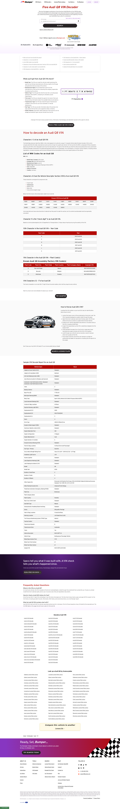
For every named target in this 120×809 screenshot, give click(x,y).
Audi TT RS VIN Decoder (78, 635)
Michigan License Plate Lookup (55, 685)
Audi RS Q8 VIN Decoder (53, 637)
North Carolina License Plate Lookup (56, 716)
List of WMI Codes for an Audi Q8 (30, 62)
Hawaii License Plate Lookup (30, 702)
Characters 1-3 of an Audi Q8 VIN (30, 60)
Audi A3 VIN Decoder (28, 618)
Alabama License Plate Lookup (31, 674)
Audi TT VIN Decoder (77, 632)
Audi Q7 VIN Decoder (53, 626)
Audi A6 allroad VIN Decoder (30, 632)
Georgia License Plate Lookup (31, 699)
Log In (89, 2)
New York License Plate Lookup (55, 713)
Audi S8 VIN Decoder (77, 621)
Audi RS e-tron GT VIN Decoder (55, 635)
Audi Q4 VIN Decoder (53, 618)
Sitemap (60, 783)
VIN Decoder (30, 736)
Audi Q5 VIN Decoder (53, 621)
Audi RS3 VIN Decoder (53, 640)
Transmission (30, 185)
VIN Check (34, 773)
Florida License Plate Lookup (30, 696)
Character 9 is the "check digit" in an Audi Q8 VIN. (34, 67)
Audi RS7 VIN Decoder (53, 651)
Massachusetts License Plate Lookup (56, 683)
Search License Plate (61, 351)
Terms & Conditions (87, 798)
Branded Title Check (49, 770)
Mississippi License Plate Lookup (55, 691)
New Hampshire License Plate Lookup (57, 705)
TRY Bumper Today (31, 753)
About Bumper (23, 764)
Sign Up (96, 2)
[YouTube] (86, 764)
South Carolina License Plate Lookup (81, 688)
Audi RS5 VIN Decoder (53, 646)
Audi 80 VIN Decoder (77, 643)
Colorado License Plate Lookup (31, 688)
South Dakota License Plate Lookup (81, 691)
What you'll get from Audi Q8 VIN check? (32, 57)
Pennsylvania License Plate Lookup (81, 683)
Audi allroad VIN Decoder (29, 646)
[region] (60, 202)
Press (21, 783)
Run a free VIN (32, 572)
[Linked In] (82, 768)
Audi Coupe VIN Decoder (29, 651)
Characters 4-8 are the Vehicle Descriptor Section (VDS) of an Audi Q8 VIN (40, 64)
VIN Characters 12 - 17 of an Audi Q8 (71, 62)
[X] (79, 768)
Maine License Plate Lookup (54, 677)
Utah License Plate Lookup (79, 699)
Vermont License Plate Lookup (80, 702)
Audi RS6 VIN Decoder (53, 648)
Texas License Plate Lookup (79, 696)
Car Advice (22, 773)
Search (60, 26)
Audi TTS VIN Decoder (78, 637)
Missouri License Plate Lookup (55, 694)
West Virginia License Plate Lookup (81, 710)
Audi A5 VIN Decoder (28, 626)
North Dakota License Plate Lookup (56, 718)
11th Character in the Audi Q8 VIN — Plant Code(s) (74, 57)
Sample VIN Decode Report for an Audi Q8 (72, 67)
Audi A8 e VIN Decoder (29, 640)
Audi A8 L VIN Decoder (29, 643)
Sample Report (23, 776)
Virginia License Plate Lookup (79, 705)
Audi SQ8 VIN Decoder (78, 629)
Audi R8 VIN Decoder (53, 632)
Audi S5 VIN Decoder (53, 659)
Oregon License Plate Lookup (79, 680)
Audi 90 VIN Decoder (77, 646)
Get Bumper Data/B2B (63, 764)
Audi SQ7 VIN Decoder (78, 626)
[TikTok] (84, 764)
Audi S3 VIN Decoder (53, 654)
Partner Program (62, 776)
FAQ (59, 773)
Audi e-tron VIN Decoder (29, 654)
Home (24, 736)
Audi (35, 736)
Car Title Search (48, 773)
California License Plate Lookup (31, 685)
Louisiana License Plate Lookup (55, 674)
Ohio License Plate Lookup (79, 674)
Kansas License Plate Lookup (30, 716)
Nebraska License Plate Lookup (55, 699)
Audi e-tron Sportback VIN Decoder (32, 659)
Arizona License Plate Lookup (31, 680)
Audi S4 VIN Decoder (53, 657)
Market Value (35, 767)
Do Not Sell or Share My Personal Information (65, 787)
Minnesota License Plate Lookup (55, 688)
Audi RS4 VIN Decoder (53, 643)
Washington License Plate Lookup (80, 707)
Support (60, 767)
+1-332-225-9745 (84, 771)
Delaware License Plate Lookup (31, 694)
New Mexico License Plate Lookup (56, 710)
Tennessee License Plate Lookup (80, 694)
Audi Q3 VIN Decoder (28, 662)
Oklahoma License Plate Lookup (80, 677)
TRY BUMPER (61, 296)
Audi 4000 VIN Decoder (78, 654)
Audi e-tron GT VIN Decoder (30, 657)
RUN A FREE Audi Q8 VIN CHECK (61, 125)
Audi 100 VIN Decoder (77, 648)
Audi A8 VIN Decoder (28, 637)
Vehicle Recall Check (49, 767)
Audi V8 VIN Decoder (77, 640)
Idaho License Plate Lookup (30, 705)
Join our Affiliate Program (64, 780)
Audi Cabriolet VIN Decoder (30, 648)
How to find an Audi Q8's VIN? (69, 64)
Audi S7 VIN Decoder (77, 618)
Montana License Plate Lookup (55, 696)
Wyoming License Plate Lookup (80, 716)
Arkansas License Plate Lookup (31, 683)
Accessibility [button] (22, 802)
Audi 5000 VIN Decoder (78, 657)
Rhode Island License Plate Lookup (80, 685)
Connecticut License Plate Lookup (32, 691)
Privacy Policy (97, 798)
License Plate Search (49, 764)
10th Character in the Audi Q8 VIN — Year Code (33, 69)
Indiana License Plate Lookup (30, 710)
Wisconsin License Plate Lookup (80, 713)
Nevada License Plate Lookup (55, 702)
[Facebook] (82, 764)
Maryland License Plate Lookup (55, 680)
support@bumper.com (85, 774)
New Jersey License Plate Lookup (56, 707)
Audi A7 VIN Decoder (28, 635)
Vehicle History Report (50, 776)
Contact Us (60, 770)
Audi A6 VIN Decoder (28, 629)
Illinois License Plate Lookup (30, 707)
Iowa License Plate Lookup (30, 713)
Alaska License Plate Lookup (30, 677)
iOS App (22, 767)
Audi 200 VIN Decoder (78, 651)
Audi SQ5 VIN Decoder (78, 624)
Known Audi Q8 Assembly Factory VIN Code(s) (73, 60)
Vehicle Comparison (36, 764)
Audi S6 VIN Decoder (53, 662)
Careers (22, 780)
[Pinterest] (84, 768)
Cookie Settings (5, 807)
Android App (22, 770)
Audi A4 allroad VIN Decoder (30, 624)
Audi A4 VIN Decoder (28, 621)
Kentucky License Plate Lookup (31, 718)
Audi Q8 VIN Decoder (53, 629)
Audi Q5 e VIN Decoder (53, 624)
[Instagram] (79, 764)
